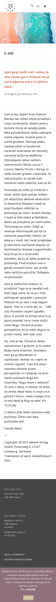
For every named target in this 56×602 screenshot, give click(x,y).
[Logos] (23, 6)
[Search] (30, 6)
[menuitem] (30, 6)
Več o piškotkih (28, 589)
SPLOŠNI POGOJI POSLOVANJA (18, 559)
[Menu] (38, 6)
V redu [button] (28, 597)
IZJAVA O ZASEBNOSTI (14, 554)
